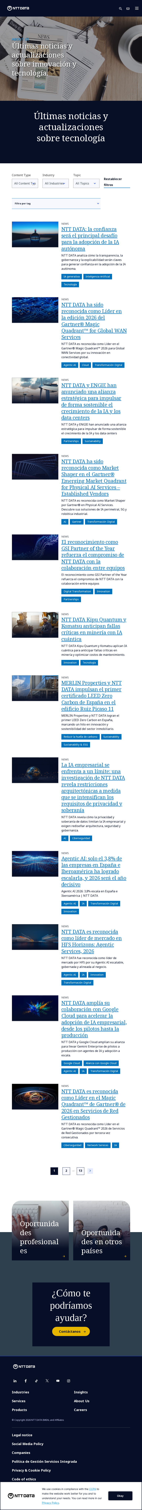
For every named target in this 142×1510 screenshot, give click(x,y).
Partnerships (71, 441)
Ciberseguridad (81, 838)
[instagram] (68, 1381)
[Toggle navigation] (138, 8)
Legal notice (22, 1435)
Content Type (21, 175)
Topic (77, 175)
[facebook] (26, 1381)
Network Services (97, 1145)
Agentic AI (69, 365)
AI (64, 521)
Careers (80, 1410)
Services (19, 1401)
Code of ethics (24, 1479)
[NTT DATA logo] (15, 8)
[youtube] (58, 1381)
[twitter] (47, 1381)
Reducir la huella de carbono (80, 736)
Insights (81, 1392)
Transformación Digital (108, 365)
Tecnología (70, 284)
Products (19, 1410)
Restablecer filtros (113, 182)
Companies (21, 1452)
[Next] (90, 1171)
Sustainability (92, 441)
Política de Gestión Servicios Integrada (44, 1461)
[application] (71, 1496)
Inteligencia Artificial (97, 276)
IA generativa (71, 276)
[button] (122, 8)
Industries (20, 1392)
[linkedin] (15, 1381)
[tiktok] (36, 1381)
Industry (48, 175)
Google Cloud (71, 1063)
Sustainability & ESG (75, 744)
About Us (81, 1401)
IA (83, 903)
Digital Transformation (77, 591)
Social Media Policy (27, 1444)
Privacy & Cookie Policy (31, 1470)
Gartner (76, 521)
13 (80, 1170)
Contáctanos (70, 1331)
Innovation (103, 591)
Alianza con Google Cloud (101, 1063)
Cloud (85, 365)
